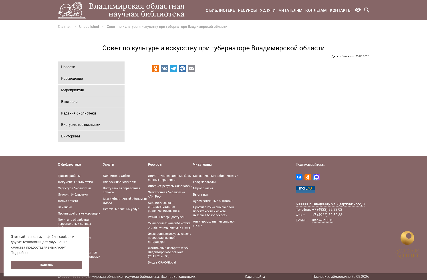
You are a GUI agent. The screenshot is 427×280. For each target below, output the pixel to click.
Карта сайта (255, 276)
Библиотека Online (116, 176)
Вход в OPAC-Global (162, 262)
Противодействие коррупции (79, 213)
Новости (68, 67)
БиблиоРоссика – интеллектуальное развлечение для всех (164, 207)
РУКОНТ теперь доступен (166, 217)
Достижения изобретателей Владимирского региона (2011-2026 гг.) (168, 252)
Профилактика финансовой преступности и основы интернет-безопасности (213, 211)
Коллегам (316, 10)
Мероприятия (72, 90)
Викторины (70, 136)
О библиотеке (220, 10)
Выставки (69, 102)
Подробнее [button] (20, 253)
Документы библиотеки (75, 182)
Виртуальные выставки (80, 125)
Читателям (290, 10)
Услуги (268, 10)
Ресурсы (247, 10)
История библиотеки (73, 194)
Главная (64, 27)
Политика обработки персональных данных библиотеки (74, 223)
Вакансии (65, 207)
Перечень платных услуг (121, 209)
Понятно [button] (46, 265)
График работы (69, 176)
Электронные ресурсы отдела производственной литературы (169, 237)
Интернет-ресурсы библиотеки (170, 186)
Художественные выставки (213, 201)
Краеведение (72, 78)
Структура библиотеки (74, 188)
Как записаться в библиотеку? (215, 176)
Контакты (341, 10)
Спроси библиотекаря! (119, 182)
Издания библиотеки (78, 113)
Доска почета (68, 201)
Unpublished (89, 27)
